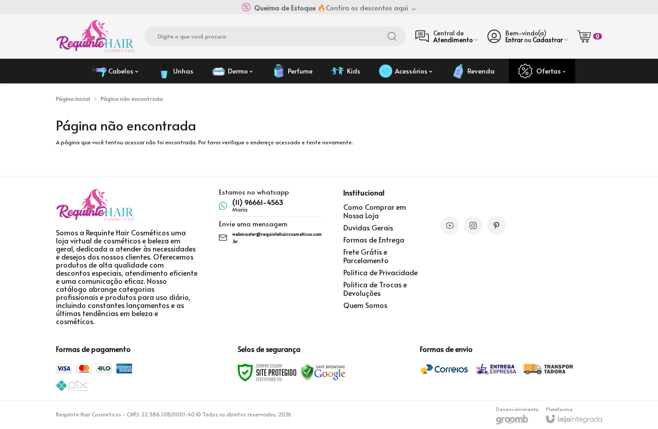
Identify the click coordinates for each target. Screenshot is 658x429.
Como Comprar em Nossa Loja (374, 211)
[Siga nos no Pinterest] (496, 225)
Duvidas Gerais (368, 227)
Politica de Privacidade (380, 272)
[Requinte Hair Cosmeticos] (95, 36)
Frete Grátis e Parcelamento (366, 256)
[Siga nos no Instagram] (473, 225)
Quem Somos (365, 305)
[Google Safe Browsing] (323, 371)
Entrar (514, 39)
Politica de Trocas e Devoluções (375, 288)
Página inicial (73, 99)
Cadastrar (548, 39)
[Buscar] (392, 36)
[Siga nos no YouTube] (449, 225)
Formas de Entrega (373, 239)
